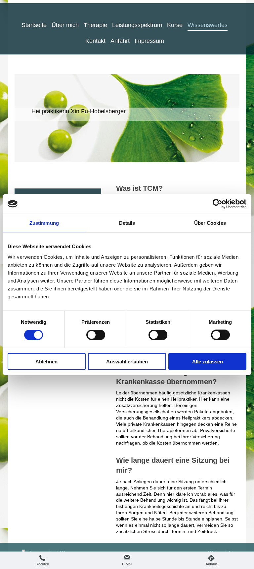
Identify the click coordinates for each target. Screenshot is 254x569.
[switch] (95, 335)
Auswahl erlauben (127, 361)
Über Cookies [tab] (210, 223)
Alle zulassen (207, 361)
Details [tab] (127, 223)
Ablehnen (46, 361)
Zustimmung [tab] (44, 223)
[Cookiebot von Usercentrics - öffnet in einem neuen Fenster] (217, 204)
